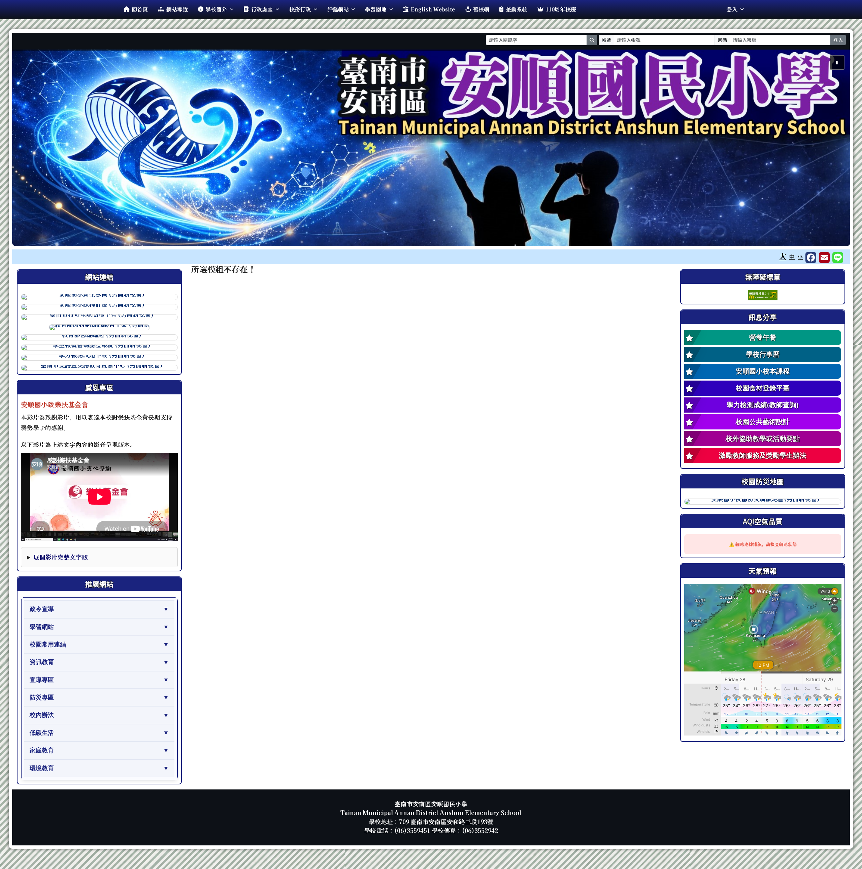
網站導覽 (177, 9)
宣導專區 (42, 680)
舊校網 (481, 9)
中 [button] (792, 256)
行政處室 (262, 9)
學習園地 (376, 9)
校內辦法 (42, 715)
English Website (433, 9)
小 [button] (800, 256)
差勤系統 (516, 9)
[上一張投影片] (28, 149)
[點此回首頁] (431, 148)
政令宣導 (42, 609)
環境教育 (42, 768)
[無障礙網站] (762, 294)
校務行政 (300, 9)
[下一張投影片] (834, 149)
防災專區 (42, 697)
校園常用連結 (48, 644)
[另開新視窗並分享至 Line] (837, 257)
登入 (732, 9)
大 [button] (782, 256)
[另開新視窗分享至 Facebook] (810, 257)
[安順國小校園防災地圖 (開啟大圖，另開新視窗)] (762, 502)
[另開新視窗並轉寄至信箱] (824, 257)
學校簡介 (216, 9)
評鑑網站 (338, 9)
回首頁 (140, 9)
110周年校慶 (560, 9)
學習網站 (42, 627)
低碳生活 (42, 732)
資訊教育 (42, 662)
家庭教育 (42, 750)
